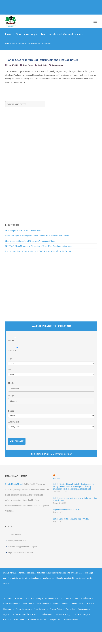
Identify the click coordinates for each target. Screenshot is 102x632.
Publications (47, 614)
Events (29, 598)
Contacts (19, 598)
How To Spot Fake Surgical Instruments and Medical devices (41, 60)
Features (67, 598)
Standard (12, 350)
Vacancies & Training (37, 619)
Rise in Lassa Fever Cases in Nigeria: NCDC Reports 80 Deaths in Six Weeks (38, 251)
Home (7, 43)
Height (11, 383)
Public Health (42, 65)
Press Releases (40, 608)
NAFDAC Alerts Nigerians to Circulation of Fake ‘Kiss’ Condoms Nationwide (38, 246)
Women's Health (71, 619)
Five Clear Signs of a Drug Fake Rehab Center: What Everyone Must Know (37, 235)
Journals (64, 603)
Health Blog (27, 603)
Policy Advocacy (23, 608)
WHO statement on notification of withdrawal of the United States (75, 499)
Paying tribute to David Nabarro (66, 509)
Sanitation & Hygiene (65, 614)
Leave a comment (57, 65)
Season (11, 410)
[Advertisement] (48, 7)
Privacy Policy (56, 608)
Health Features (28, 65)
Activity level (13, 421)
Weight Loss (55, 619)
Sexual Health (18, 619)
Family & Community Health (48, 598)
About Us (7, 598)
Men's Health (77, 603)
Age (10, 358)
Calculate (17, 441)
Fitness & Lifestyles (83, 598)
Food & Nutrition (10, 603)
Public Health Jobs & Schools (25, 614)
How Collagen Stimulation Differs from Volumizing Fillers (30, 240)
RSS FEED (57, 478)
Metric (11, 340)
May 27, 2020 (13, 65)
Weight (11, 395)
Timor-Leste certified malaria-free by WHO (71, 519)
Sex (9, 369)
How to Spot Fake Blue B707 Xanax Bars (23, 230)
